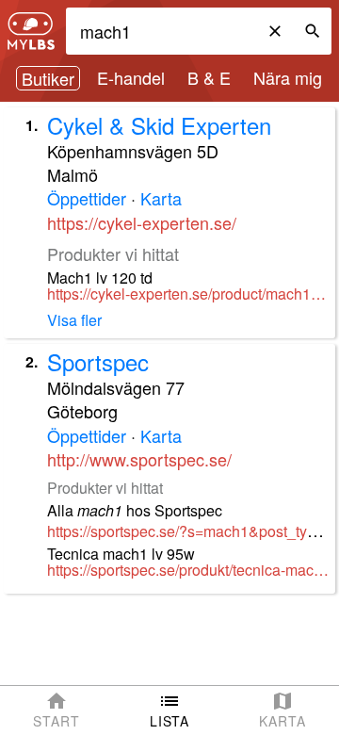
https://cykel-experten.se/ (141, 222)
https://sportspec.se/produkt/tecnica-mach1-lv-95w (189, 570)
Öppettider (86, 198)
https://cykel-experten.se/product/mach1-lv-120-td (189, 294)
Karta (161, 198)
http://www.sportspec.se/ (139, 459)
